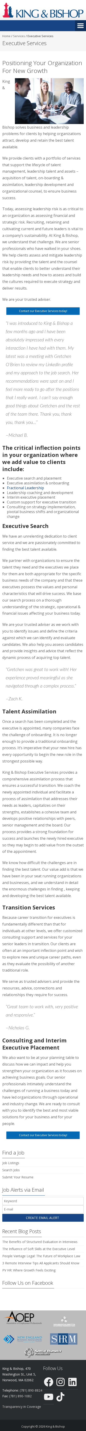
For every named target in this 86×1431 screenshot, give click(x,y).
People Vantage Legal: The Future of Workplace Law (41, 1256)
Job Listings (10, 1163)
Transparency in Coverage (21, 1406)
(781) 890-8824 (31, 1390)
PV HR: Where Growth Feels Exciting (28, 1270)
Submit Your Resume (17, 1177)
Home (6, 36)
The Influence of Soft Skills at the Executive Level (38, 1249)
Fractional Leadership (25, 487)
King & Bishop (55, 1426)
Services (19, 36)
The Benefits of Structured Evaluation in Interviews (40, 1242)
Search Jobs (11, 1170)
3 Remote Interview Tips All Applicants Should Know (40, 1263)
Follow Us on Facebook (27, 1282)
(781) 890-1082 (20, 1396)
